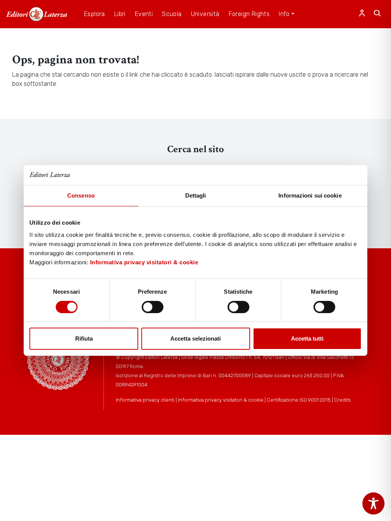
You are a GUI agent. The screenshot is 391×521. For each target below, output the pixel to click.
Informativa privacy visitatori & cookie (144, 262)
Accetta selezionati (195, 338)
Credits (342, 400)
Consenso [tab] (81, 195)
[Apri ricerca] (377, 14)
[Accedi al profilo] (362, 14)
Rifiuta (84, 338)
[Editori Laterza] (36, 14)
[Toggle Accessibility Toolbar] (373, 503)
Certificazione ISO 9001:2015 (299, 400)
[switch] (152, 307)
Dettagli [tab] (195, 195)
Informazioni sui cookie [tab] (309, 195)
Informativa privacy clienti (145, 400)
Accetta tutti (307, 338)
